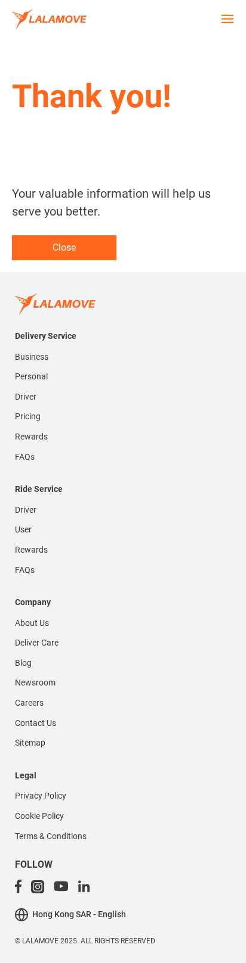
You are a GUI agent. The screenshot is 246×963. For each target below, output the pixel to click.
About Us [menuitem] (32, 623)
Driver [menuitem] (25, 396)
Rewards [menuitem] (31, 436)
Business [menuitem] (31, 356)
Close (64, 247)
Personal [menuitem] (31, 376)
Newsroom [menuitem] (35, 682)
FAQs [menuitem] (25, 457)
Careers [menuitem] (29, 703)
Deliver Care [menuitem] (37, 642)
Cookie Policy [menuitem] (39, 816)
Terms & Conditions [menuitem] (51, 836)
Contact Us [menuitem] (35, 723)
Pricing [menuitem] (28, 416)
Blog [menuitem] (23, 663)
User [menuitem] (23, 529)
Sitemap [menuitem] (30, 742)
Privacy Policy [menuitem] (40, 795)
